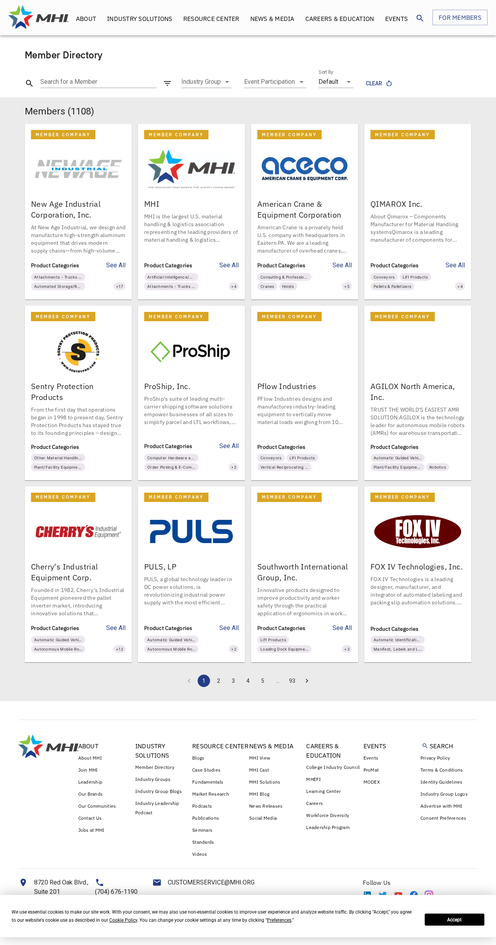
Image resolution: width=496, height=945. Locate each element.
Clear (374, 83)
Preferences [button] (279, 920)
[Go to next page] (307, 681)
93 (292, 681)
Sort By (326, 72)
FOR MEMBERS (460, 17)
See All (116, 265)
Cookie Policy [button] (123, 920)
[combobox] (206, 82)
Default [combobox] (328, 81)
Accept (454, 919)
